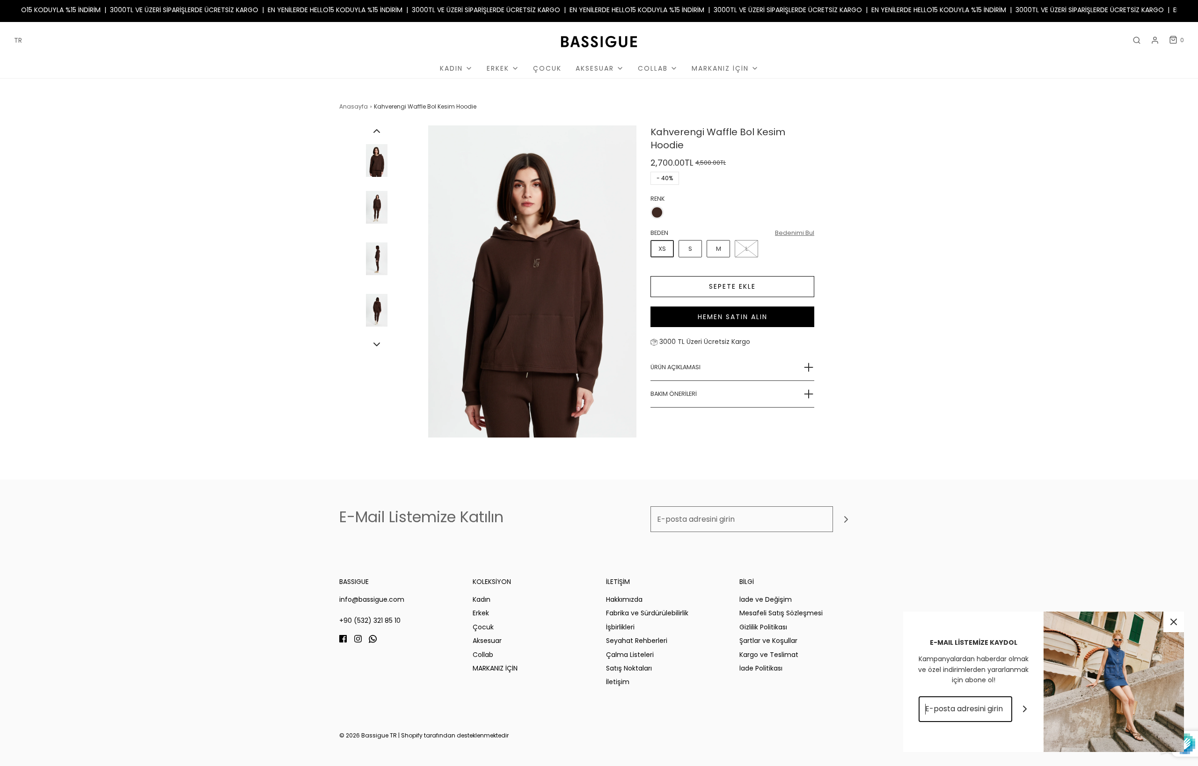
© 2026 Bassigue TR (368, 735)
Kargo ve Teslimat (768, 654)
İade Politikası (760, 668)
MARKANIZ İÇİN (495, 668)
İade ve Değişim (765, 599)
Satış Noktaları (629, 668)
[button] (376, 131)
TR (18, 40)
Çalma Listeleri (630, 654)
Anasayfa (353, 106)
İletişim (617, 681)
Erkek (481, 613)
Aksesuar (487, 640)
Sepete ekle (732, 286)
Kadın (481, 599)
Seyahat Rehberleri (636, 640)
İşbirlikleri (620, 627)
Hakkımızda (624, 599)
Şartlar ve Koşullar (768, 640)
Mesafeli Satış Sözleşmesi (781, 613)
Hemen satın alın (732, 316)
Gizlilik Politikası (763, 627)
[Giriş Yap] (1155, 40)
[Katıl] (846, 519)
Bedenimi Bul (794, 233)
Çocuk (547, 68)
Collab (483, 654)
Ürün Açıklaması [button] (675, 367)
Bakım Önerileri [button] (673, 394)
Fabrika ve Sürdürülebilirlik (647, 613)
